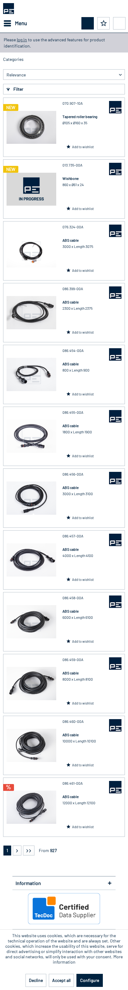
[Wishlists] (103, 23)
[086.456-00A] (31, 498)
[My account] (119, 23)
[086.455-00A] (31, 436)
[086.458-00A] (31, 621)
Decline (36, 980)
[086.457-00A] (31, 560)
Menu (21, 23)
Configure (89, 980)
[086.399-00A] (31, 312)
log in (22, 39)
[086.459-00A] (31, 683)
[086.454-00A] (31, 374)
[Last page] (28, 850)
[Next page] (17, 850)
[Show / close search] (87, 23)
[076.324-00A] (31, 251)
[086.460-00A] (31, 745)
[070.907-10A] (31, 127)
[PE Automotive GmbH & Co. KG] (115, 107)
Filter (17, 89)
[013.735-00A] (31, 189)
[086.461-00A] (31, 807)
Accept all (61, 980)
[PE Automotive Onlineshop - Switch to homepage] (8, 8)
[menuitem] (15, 23)
